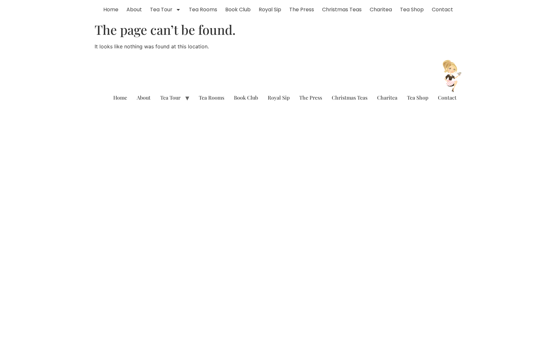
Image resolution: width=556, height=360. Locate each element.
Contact (442, 9)
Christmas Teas (342, 9)
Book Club (238, 9)
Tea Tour (161, 9)
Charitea (381, 9)
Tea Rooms (203, 9)
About (134, 9)
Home (110, 9)
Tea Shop (412, 9)
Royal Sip (270, 9)
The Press (301, 9)
